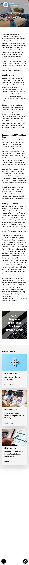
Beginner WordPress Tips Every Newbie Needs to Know (14, 325)
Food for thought (12, 13)
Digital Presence (9, 373)
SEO (20, 13)
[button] (26, 4)
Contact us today (21, 298)
